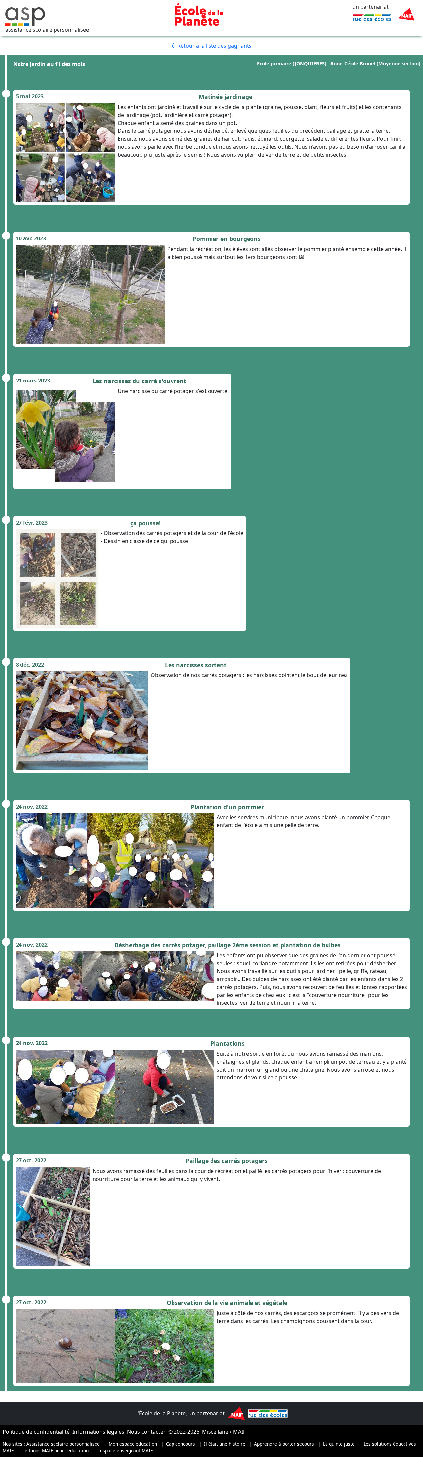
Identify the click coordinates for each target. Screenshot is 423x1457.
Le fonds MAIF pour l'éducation (55, 1450)
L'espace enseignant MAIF (125, 1450)
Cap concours (180, 1444)
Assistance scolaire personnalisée (63, 1444)
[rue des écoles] (372, 17)
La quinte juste (339, 1444)
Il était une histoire (224, 1444)
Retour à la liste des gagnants (214, 45)
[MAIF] (406, 14)
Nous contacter (146, 1431)
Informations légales (98, 1431)
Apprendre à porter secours (284, 1444)
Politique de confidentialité (36, 1431)
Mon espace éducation (133, 1444)
